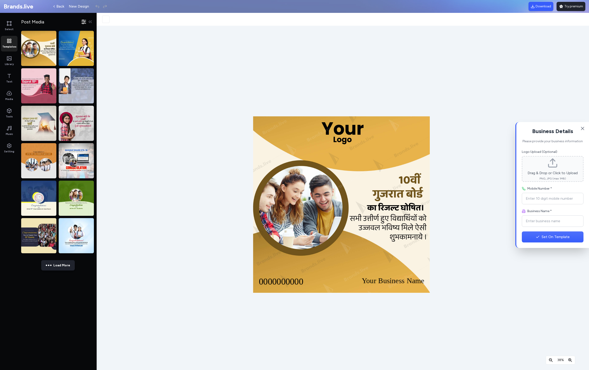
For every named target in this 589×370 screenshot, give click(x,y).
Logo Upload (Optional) (539, 152)
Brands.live (18, 6)
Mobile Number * (539, 189)
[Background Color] (106, 19)
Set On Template (556, 237)
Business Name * (539, 211)
